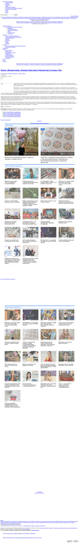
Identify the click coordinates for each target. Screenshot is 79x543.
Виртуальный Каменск (8, 1)
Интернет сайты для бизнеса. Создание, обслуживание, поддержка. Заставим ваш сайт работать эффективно (39, 22)
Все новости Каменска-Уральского (7, 279)
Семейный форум (9, 54)
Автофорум (7, 58)
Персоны (7, 39)
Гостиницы (10, 33)
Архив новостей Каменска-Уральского (13, 37)
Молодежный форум (9, 55)
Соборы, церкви (11, 32)
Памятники (10, 28)
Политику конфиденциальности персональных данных (66, 528)
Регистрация (73, 16)
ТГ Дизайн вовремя (26, 529)
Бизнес (6, 41)
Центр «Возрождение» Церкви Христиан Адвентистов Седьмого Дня (31, 70)
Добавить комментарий (5, 119)
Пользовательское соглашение (46, 528)
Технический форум (9, 57)
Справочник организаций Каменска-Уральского (15, 45)
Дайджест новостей (9, 38)
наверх (1, 520)
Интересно (7, 40)
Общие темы (8, 51)
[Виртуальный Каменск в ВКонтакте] (39, 533)
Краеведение (8, 53)
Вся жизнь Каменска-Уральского (39, 492)
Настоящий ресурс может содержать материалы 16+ (35, 525)
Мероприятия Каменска (10, 52)
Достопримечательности (13, 30)
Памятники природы (12, 29)
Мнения (7, 42)
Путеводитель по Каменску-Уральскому (13, 27)
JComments (39, 121)
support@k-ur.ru (35, 530)
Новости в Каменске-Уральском (12, 35)
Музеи (9, 31)
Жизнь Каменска (9, 50)
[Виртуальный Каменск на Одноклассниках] (39, 537)
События (7, 43)
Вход (77, 16)
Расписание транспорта (10, 47)
